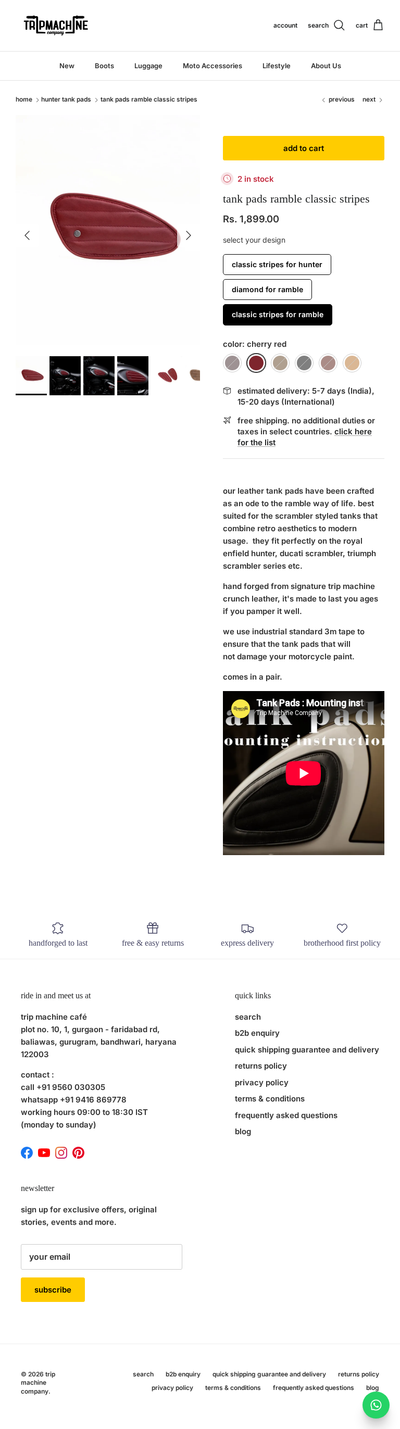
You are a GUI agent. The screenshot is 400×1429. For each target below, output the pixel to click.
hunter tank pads (66, 100)
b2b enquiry (257, 1033)
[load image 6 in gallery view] (108, 230)
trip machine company (38, 1383)
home (24, 100)
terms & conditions (270, 1099)
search (248, 1017)
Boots (104, 65)
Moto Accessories (212, 65)
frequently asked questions (286, 1115)
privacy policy (262, 1082)
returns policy (261, 1066)
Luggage (148, 65)
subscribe (52, 1290)
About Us (326, 65)
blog (243, 1131)
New (66, 65)
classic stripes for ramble (277, 314)
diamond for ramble (267, 289)
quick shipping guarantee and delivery (307, 1050)
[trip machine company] (55, 25)
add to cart (303, 148)
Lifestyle (276, 65)
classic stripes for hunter (277, 264)
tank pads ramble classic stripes (149, 100)
